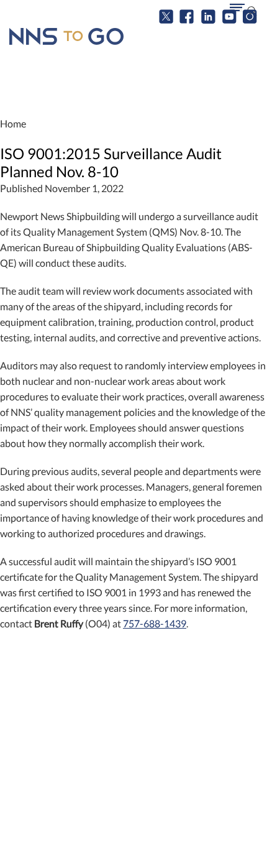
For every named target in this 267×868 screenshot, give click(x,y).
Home (13, 123)
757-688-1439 (154, 623)
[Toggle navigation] (236, 7)
